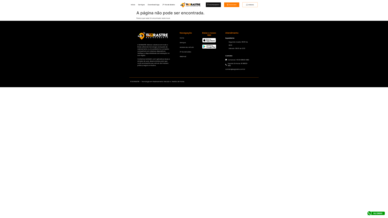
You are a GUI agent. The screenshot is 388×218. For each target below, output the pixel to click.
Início (133, 5)
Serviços (141, 5)
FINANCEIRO (233, 5)
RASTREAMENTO (214, 5)
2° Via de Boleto (168, 5)
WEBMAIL (251, 5)
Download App (153, 5)
